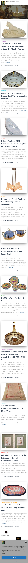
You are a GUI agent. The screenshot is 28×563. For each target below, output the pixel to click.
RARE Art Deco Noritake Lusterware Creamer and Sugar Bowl (11, 251)
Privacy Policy (14, 561)
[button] (25, 542)
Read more (7, 62)
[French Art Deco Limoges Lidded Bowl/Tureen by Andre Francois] (14, 79)
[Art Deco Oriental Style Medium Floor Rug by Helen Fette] (14, 490)
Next (20, 532)
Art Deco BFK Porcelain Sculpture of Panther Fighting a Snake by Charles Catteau (13, 46)
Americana (4, 403)
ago (16, 65)
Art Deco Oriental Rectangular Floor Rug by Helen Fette (12, 408)
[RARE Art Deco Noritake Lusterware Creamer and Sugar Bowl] (14, 234)
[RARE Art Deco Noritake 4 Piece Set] (14, 284)
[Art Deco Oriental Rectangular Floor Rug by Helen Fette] (14, 391)
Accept (14, 557)
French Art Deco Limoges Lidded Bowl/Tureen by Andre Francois (14, 96)
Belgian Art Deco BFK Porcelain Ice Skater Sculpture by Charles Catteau (14, 143)
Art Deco (3, 41)
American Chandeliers (7, 349)
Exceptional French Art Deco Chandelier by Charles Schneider (13, 201)
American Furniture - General (9, 502)
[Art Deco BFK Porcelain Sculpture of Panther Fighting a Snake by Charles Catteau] (14, 29)
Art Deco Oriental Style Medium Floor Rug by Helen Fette (13, 507)
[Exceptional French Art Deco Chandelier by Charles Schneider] (14, 180)
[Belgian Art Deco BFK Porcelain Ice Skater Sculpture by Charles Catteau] (14, 126)
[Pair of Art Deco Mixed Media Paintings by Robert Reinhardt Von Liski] (14, 441)
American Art (4, 452)
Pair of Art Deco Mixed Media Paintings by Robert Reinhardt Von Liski (13, 458)
